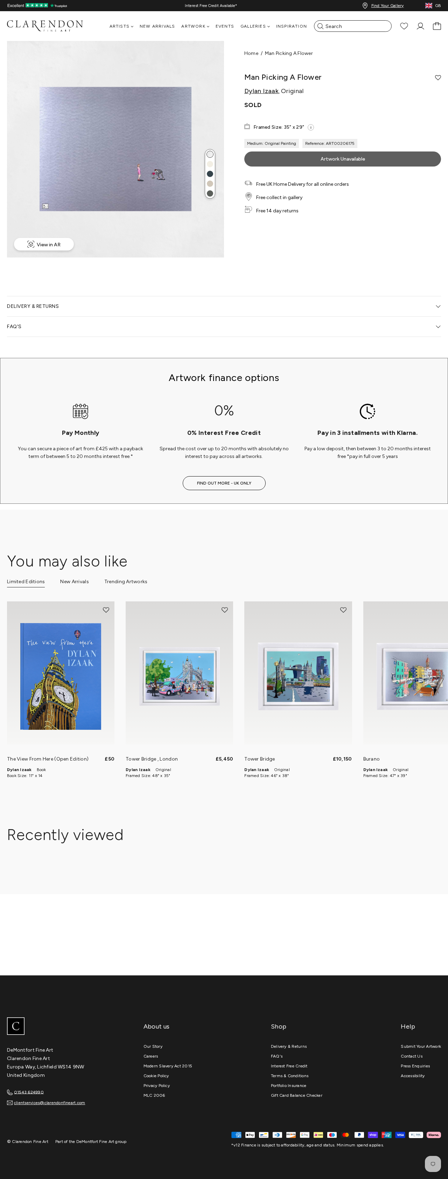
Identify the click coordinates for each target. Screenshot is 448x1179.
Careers (151, 1056)
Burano (371, 759)
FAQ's (276, 1056)
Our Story (153, 1046)
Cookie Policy (156, 1076)
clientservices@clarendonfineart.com (49, 1102)
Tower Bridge (259, 759)
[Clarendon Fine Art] (59, 1026)
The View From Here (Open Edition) (48, 759)
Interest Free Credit (289, 1066)
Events (225, 26)
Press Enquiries (415, 1066)
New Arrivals (157, 26)
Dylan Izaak (261, 91)
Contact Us (411, 1056)
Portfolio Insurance (289, 1085)
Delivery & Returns (289, 1046)
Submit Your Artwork (421, 1046)
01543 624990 (29, 1091)
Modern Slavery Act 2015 (168, 1066)
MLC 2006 (154, 1095)
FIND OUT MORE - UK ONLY (224, 483)
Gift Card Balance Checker (296, 1095)
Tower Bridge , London (152, 759)
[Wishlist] (404, 26)
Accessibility (413, 1076)
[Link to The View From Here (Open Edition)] (60, 676)
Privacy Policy (157, 1085)
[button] (210, 154)
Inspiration (291, 26)
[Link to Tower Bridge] (298, 676)
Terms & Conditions (289, 1076)
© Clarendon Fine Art (27, 1141)
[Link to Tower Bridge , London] (179, 676)
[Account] (420, 26)
